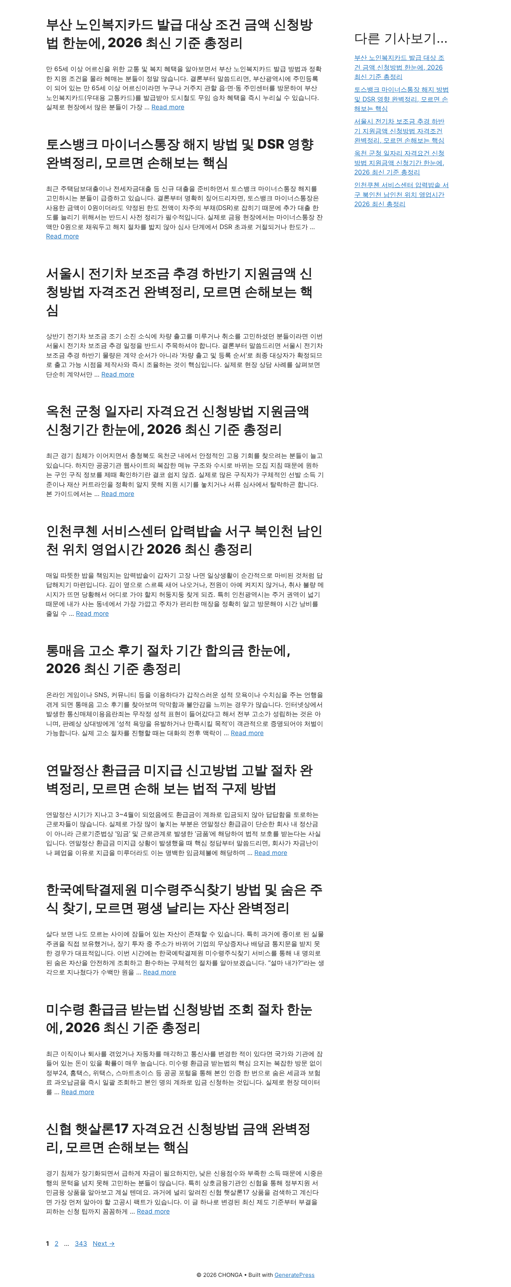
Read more (168, 107)
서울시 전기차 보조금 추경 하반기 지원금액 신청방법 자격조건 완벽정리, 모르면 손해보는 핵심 (179, 291)
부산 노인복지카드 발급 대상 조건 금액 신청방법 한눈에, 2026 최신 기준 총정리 (399, 67)
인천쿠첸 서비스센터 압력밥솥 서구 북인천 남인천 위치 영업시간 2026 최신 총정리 (401, 194)
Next (104, 1243)
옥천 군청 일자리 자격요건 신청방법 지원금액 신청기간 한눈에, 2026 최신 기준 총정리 (399, 162)
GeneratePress (295, 1274)
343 (81, 1243)
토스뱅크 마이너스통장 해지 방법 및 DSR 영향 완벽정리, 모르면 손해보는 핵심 (401, 99)
